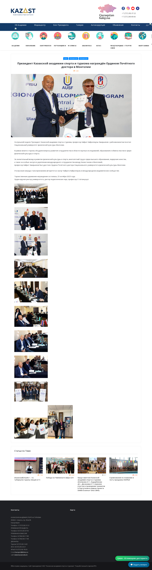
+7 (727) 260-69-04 (129, 17)
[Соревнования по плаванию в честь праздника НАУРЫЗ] (123, 465)
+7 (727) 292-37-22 (129, 13)
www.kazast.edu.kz (21, 555)
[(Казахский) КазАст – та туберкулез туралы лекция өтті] (28, 465)
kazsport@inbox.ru (21, 552)
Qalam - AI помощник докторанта (132, 558)
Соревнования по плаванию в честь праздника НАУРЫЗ (121, 479)
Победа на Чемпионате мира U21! (60, 478)
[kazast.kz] (36, 11)
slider (65, 58)
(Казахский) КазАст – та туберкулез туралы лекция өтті (27, 479)
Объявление (73, 58)
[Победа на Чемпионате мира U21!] (60, 465)
